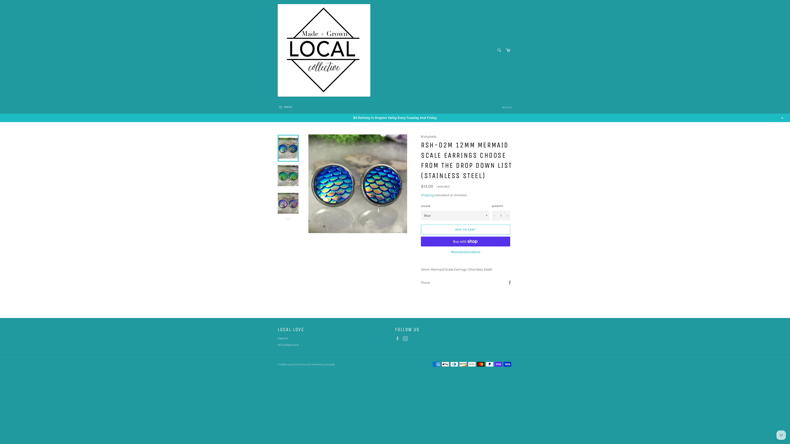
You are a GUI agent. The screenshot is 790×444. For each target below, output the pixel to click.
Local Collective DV (298, 364)
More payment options (465, 251)
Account (507, 107)
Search (283, 338)
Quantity (497, 206)
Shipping (427, 195)
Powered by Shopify (323, 364)
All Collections (288, 345)
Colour (425, 206)
